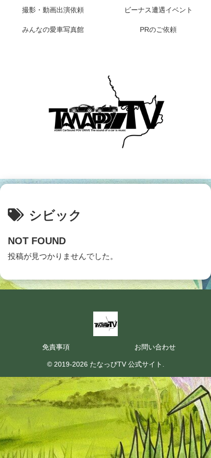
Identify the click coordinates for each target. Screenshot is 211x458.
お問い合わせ (155, 347)
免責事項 (56, 347)
